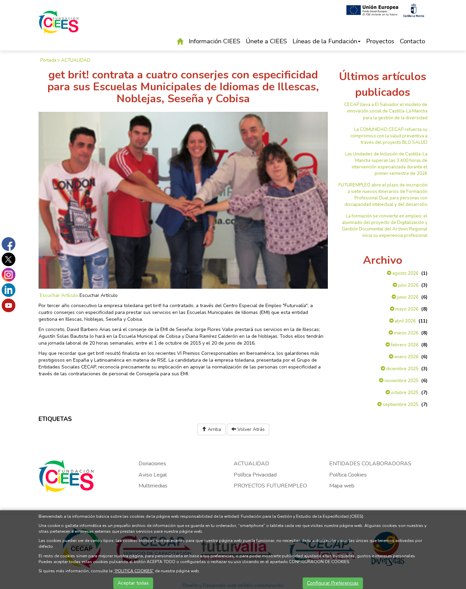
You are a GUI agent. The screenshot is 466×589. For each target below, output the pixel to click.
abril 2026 (405, 321)
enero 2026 (406, 357)
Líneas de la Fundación (324, 41)
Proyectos (380, 41)
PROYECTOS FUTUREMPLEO (270, 485)
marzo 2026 (406, 333)
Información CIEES (214, 41)
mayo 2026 (406, 309)
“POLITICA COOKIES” (134, 571)
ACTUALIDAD (75, 60)
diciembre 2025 (402, 369)
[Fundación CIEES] (59, 27)
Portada (48, 60)
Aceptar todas (133, 583)
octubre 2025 (404, 393)
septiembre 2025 (400, 405)
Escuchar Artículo (59, 295)
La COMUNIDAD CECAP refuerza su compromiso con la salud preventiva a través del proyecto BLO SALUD (388, 136)
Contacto (412, 41)
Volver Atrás (250, 429)
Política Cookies (348, 475)
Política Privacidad (255, 475)
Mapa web (341, 485)
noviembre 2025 (401, 381)
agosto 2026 (405, 273)
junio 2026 (407, 297)
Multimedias (153, 485)
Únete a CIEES (266, 41)
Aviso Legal (153, 475)
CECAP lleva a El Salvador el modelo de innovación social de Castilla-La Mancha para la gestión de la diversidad (385, 111)
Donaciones (152, 463)
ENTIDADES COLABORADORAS (370, 463)
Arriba (213, 429)
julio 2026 (408, 285)
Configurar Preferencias (333, 583)
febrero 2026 (404, 345)
